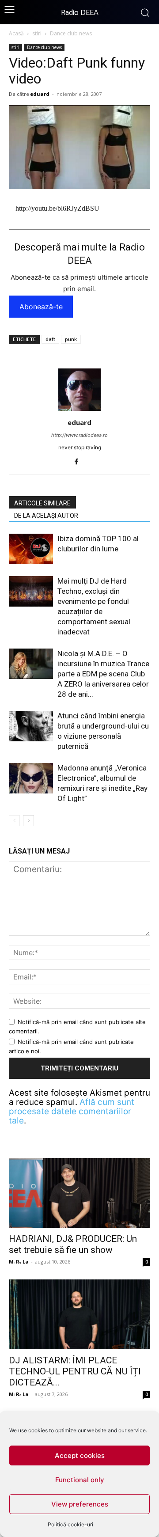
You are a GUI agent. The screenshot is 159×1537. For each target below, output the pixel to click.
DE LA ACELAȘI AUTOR (46, 515)
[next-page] (28, 820)
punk (71, 339)
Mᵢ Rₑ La (19, 1261)
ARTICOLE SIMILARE (42, 503)
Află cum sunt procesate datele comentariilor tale (71, 1111)
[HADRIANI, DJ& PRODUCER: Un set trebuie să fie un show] (79, 1193)
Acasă (16, 33)
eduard (39, 94)
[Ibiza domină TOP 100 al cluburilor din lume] (31, 549)
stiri (37, 33)
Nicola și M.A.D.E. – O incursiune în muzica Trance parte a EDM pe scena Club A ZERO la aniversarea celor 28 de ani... (103, 673)
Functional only (79, 1480)
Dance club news (71, 33)
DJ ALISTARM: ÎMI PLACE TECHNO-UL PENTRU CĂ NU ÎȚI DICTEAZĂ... (75, 1371)
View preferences (79, 1504)
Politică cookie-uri (70, 1524)
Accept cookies (80, 1455)
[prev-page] (14, 820)
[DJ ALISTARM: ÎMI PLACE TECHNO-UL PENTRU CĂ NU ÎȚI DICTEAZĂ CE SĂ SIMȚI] (79, 1314)
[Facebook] (79, 462)
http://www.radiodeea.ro (79, 435)
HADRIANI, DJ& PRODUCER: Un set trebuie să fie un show (73, 1244)
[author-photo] (79, 410)
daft (50, 339)
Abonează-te (41, 306)
